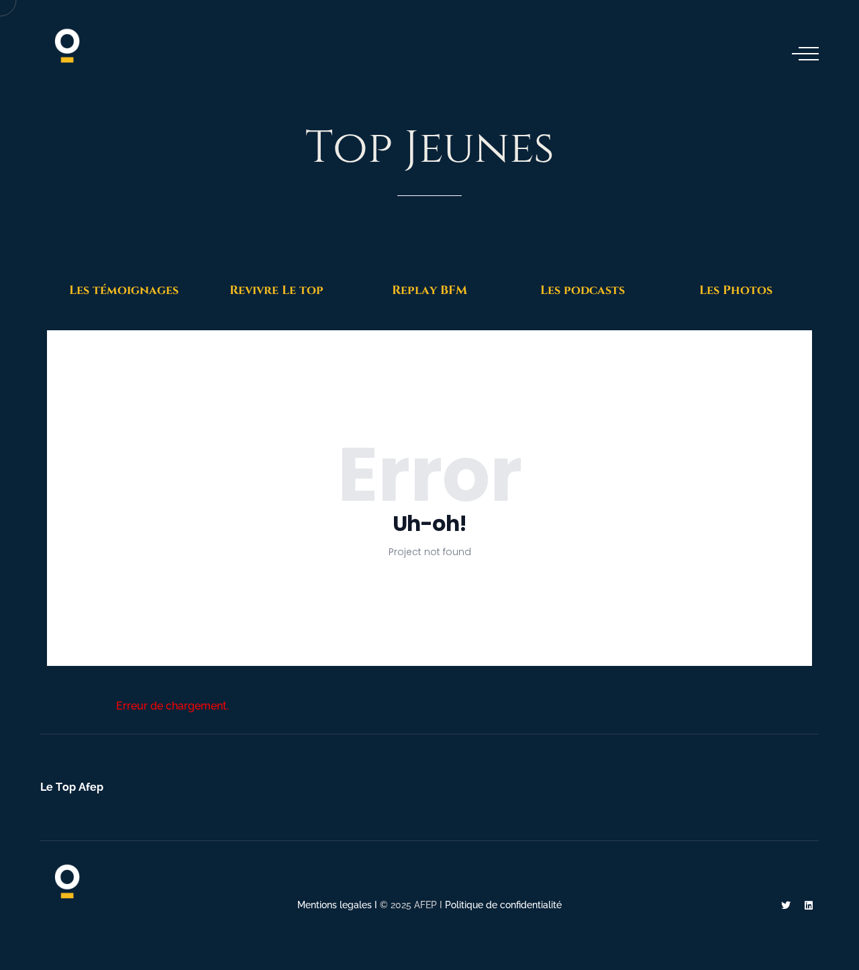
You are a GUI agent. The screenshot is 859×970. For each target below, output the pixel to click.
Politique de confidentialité (503, 905)
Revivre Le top (276, 290)
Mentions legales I (338, 905)
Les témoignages (124, 290)
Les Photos (735, 290)
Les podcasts (582, 290)
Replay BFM (429, 290)
